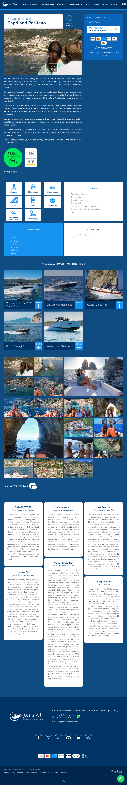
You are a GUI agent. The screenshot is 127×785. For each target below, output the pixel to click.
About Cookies (23, 773)
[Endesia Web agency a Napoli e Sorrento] (117, 771)
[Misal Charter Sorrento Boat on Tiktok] (58, 737)
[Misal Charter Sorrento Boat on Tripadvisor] (68, 737)
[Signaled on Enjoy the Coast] (88, 737)
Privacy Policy (9, 773)
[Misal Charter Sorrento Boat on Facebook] (38, 737)
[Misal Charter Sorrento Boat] (9, 4)
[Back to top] (63, 780)
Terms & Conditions (38, 773)
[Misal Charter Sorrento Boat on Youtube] (78, 737)
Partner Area (53, 773)
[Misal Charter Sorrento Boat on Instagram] (48, 737)
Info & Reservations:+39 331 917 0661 (66, 716)
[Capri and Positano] (18, 366)
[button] (32, 67)
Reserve (64, 773)
